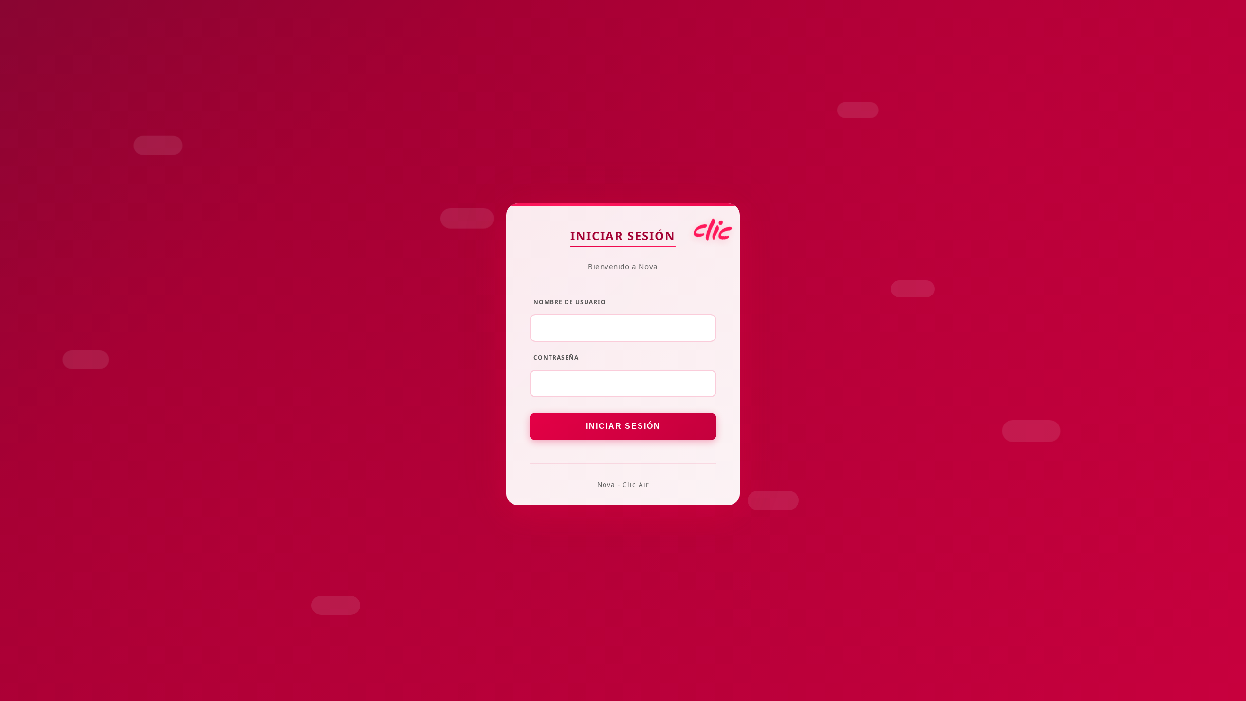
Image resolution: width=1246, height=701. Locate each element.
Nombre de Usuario (569, 302)
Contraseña (556, 357)
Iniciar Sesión (623, 235)
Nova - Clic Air (623, 484)
